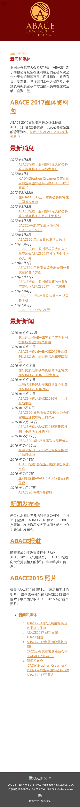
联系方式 (34, 801)
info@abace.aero (63, 789)
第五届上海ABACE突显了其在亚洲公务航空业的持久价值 (43, 339)
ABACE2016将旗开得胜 (35, 492)
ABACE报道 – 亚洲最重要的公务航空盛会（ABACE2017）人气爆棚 (43, 284)
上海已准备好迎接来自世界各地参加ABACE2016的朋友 (43, 386)
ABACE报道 (25, 541)
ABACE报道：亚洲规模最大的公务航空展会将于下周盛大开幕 (43, 166)
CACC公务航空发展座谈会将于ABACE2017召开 (40, 227)
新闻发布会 (25, 504)
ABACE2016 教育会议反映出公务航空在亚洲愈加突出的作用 (44, 414)
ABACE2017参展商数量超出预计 (41, 239)
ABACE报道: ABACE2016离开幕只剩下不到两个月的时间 (42, 429)
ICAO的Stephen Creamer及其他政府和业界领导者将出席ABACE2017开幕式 (44, 183)
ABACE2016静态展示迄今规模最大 (43, 440)
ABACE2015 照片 (33, 578)
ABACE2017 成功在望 (34, 310)
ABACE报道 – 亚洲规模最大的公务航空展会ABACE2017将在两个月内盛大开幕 (43, 253)
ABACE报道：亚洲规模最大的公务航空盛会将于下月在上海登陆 (43, 213)
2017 (12, 53)
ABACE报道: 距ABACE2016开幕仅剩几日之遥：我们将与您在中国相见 (43, 356)
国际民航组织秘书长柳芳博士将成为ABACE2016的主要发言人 (43, 372)
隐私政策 (46, 801)
